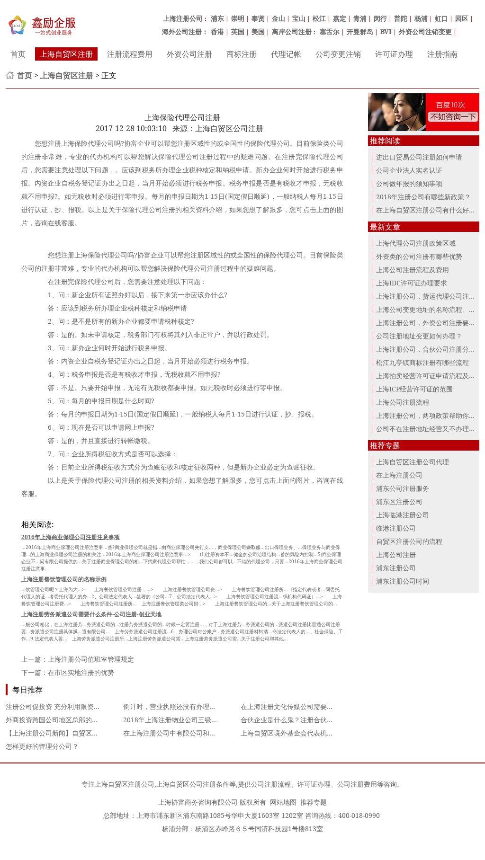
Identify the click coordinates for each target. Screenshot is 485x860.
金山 (278, 18)
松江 (319, 18)
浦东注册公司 (396, 567)
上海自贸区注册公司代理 (412, 461)
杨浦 (421, 18)
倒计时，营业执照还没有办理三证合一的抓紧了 (192, 706)
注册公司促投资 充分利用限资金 (53, 706)
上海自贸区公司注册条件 (192, 784)
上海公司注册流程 (402, 402)
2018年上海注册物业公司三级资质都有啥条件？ (193, 719)
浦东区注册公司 (399, 501)
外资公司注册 (189, 54)
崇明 (237, 18)
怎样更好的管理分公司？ (42, 746)
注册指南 (442, 54)
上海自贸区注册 (66, 54)
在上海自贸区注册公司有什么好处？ (429, 209)
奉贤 (258, 18)
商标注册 (241, 54)
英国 (237, 31)
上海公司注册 (396, 554)
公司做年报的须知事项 (409, 183)
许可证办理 (394, 54)
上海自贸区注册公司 (124, 784)
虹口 (441, 18)
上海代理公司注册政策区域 (416, 243)
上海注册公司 (183, 18)
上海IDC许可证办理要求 (411, 282)
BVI (386, 31)
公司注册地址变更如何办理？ (419, 335)
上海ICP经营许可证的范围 (414, 388)
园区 (461, 18)
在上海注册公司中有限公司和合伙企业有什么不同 (196, 732)
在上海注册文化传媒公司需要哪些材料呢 (300, 706)
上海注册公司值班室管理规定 (91, 659)
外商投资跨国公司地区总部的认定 (55, 719)
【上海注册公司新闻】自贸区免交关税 (62, 732)
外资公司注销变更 (425, 31)
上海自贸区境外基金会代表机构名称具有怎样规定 (313, 732)
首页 (18, 54)
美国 (258, 31)
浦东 (217, 18)
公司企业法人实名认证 (409, 170)
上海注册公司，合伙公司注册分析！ (429, 349)
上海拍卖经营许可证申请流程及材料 (429, 375)
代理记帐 (286, 54)
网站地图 (283, 802)
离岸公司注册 (292, 31)
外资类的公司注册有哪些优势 (419, 256)
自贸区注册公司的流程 (409, 541)
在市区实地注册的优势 (81, 672)
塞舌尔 (330, 31)
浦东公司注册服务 (402, 488)
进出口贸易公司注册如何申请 (419, 156)
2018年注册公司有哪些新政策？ (423, 196)
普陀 (400, 18)
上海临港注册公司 (402, 514)
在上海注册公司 (399, 474)
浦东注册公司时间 (402, 580)
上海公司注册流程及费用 (412, 269)
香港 (217, 31)
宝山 (298, 18)
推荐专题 (313, 802)
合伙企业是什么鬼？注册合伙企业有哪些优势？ (310, 719)
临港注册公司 (396, 527)
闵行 (380, 18)
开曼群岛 (360, 31)
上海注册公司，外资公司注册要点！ (429, 322)
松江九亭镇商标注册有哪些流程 (422, 362)
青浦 (360, 18)
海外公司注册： (185, 31)
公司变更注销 (338, 54)
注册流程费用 (130, 54)
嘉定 (339, 18)
